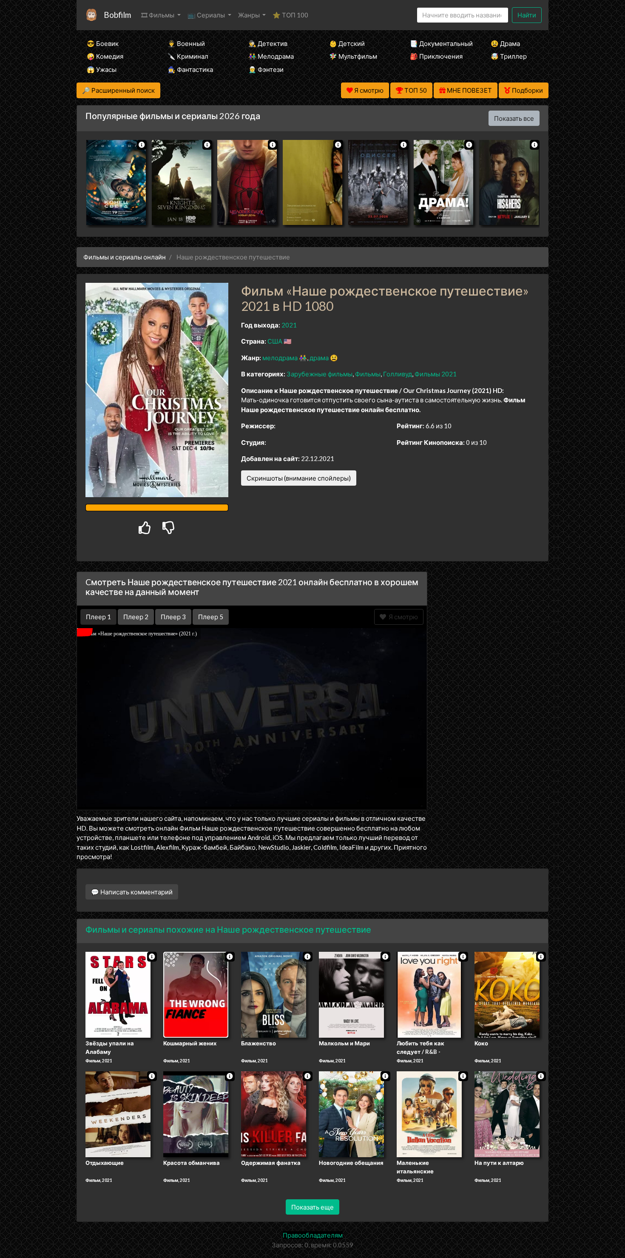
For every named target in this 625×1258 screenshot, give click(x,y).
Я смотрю (402, 616)
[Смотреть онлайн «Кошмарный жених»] (195, 994)
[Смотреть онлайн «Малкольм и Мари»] (351, 994)
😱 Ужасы (101, 69)
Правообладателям (313, 1235)
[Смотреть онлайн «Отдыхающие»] (118, 1113)
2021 (289, 325)
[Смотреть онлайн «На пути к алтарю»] (507, 1113)
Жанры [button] (249, 15)
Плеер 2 (135, 616)
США (274, 341)
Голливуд (397, 374)
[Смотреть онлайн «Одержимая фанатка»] (273, 1113)
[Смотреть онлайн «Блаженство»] (273, 994)
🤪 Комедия (105, 56)
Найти (526, 15)
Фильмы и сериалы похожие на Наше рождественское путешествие (228, 929)
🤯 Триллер (509, 56)
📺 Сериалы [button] (207, 15)
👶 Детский (347, 43)
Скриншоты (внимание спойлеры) (299, 478)
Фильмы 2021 (436, 374)
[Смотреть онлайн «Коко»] (507, 994)
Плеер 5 (210, 616)
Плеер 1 (98, 616)
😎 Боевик (103, 43)
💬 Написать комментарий (132, 892)
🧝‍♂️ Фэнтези (266, 69)
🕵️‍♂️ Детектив (267, 43)
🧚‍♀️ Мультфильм (353, 56)
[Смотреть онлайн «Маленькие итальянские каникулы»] (429, 1113)
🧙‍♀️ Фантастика (190, 69)
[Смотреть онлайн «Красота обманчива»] (195, 1113)
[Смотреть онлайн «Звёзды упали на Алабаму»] (118, 994)
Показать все (514, 118)
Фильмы (368, 374)
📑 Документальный (439, 43)
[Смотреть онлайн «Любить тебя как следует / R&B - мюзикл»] (429, 994)
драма (319, 357)
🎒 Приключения (436, 56)
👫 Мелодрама (271, 56)
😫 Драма (505, 43)
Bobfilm (117, 15)
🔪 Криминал (188, 56)
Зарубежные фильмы (319, 374)
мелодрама (280, 357)
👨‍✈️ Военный (186, 43)
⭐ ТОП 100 (290, 15)
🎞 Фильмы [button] (158, 15)
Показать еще (312, 1207)
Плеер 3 (173, 616)
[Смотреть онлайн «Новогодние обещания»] (351, 1113)
